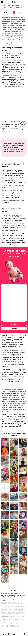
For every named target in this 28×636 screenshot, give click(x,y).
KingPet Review (5, 625)
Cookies (17, 595)
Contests (14, 328)
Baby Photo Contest (9, 593)
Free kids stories (17, 596)
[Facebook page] (15, 590)
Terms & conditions (11, 595)
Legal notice (22, 595)
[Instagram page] (18, 590)
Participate (14, 324)
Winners (16, 593)
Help (19, 593)
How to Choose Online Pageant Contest (10, 626)
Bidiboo (2, 593)
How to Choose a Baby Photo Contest (11, 623)
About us (11, 596)
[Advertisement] (14, 104)
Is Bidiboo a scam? (5, 596)
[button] (2, 2)
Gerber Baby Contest (14, 625)
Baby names (3, 595)
